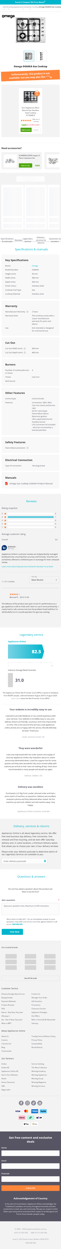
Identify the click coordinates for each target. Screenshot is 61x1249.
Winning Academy (38, 1071)
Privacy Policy (36, 1040)
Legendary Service (17, 994)
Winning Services (38, 1086)
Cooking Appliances (14, 7)
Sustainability (36, 1043)
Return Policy (50, 1036)
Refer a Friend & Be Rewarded (43, 1019)
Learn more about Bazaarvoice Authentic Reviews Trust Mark (27, 566)
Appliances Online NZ (9, 1071)
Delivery (4, 994)
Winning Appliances (39, 1075)
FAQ (3, 1008)
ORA (3, 1086)
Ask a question (8, 900)
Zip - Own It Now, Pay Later (11, 1019)
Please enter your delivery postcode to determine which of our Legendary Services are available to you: (29, 853)
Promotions (36, 1005)
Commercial (6, 1043)
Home (5, 7)
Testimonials (6, 1051)
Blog (3, 1047)
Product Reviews (7, 1005)
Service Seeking (37, 1064)
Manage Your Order (39, 997)
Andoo (4, 1064)
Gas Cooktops (34, 7)
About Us (5, 1036)
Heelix (3, 1078)
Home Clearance (8, 1082)
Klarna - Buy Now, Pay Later (12, 1012)
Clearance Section (38, 1008)
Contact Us (35, 994)
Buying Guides (7, 997)
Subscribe (30, 1188)
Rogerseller (5, 1090)
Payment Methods (8, 1001)
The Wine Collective (39, 1067)
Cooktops (25, 7)
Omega (35, 265)
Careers (4, 1040)
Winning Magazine (38, 1082)
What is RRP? (6, 1023)
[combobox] (44, 580)
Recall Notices (37, 1047)
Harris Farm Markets (9, 1075)
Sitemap (34, 1023)
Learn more (16, 698)
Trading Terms (37, 1036)
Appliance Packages (39, 1012)
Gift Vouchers (36, 1001)
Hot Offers (35, 1016)
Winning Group (37, 1078)
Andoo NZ (5, 1067)
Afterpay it (5, 1016)
